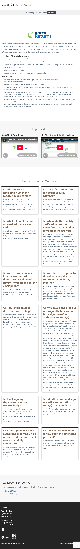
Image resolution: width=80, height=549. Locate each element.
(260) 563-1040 (14, 491)
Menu (77, 5)
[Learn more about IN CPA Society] (14, 537)
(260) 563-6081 (7, 522)
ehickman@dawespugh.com (19, 494)
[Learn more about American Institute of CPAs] (5, 537)
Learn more (51, 12)
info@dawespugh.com (9, 524)
